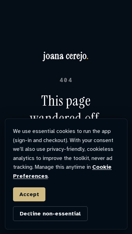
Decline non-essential (50, 213)
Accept (29, 194)
